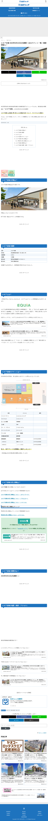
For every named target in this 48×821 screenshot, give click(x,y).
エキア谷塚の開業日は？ (21, 143)
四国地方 (8, 815)
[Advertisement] (24, 27)
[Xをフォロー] (11, 705)
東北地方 (24, 811)
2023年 (9, 710)
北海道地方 (8, 811)
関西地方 (24, 813)
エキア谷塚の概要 (20, 132)
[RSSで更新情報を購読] (15, 705)
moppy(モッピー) (22, 528)
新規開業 (13, 710)
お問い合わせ (39, 815)
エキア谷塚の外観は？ (21, 130)
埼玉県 (18, 710)
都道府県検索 (24, 816)
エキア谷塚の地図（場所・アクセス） (25, 145)
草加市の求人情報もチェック (25, 140)
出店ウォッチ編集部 (16, 698)
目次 (22, 127)
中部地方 (8, 813)
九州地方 (24, 815)
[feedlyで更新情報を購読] (13, 705)
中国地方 (39, 813)
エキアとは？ (19, 134)
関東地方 (3, 710)
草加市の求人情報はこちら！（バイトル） (13, 515)
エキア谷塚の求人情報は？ (22, 138)
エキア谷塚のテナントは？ (22, 136)
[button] (31, 720)
